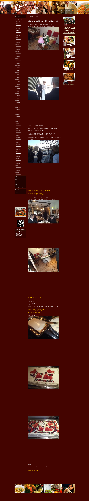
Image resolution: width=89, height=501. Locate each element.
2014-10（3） (18, 107)
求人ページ (17, 189)
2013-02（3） (18, 135)
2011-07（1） (18, 167)
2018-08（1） (18, 67)
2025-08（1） (18, 28)
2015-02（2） (18, 102)
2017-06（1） (18, 81)
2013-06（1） (18, 128)
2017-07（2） (18, 79)
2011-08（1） (18, 165)
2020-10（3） (18, 42)
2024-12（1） (18, 30)
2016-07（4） (18, 91)
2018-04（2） (18, 72)
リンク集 (16, 192)
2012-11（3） (18, 140)
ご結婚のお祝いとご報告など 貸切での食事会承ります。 (43, 21)
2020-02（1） (18, 53)
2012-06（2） (18, 149)
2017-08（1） (18, 77)
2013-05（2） (18, 130)
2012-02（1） (18, 156)
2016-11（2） (18, 88)
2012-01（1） (18, 158)
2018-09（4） (18, 65)
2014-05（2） (18, 112)
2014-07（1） (18, 109)
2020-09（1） (18, 44)
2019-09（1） (18, 56)
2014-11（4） (18, 105)
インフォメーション (18, 19)
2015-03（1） (18, 100)
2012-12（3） (18, 139)
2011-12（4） (18, 160)
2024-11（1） (18, 32)
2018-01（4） (18, 74)
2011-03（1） (18, 174)
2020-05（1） (18, 49)
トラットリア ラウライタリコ (23, 493)
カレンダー (17, 181)
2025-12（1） (18, 25)
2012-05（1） (18, 151)
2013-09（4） (18, 123)
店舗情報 (16, 184)
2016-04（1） (18, 95)
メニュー (16, 179)
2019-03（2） (18, 58)
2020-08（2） (18, 46)
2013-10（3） (18, 121)
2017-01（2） (18, 84)
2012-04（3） (18, 153)
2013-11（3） (18, 119)
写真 (16, 176)
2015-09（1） (18, 98)
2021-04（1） (18, 39)
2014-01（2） (18, 116)
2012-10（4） (18, 142)
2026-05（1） (18, 23)
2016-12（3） (18, 86)
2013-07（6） (18, 126)
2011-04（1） (18, 172)
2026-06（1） (18, 21)
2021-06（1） (18, 37)
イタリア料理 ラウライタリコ (22, 1)
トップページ (17, 16)
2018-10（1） (18, 63)
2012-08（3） (18, 146)
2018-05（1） (18, 70)
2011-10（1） (18, 163)
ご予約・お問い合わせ (19, 187)
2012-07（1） (18, 147)
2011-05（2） (18, 170)
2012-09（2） (18, 144)
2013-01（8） (18, 137)
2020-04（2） (18, 51)
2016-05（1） (18, 93)
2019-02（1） (18, 60)
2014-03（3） (18, 114)
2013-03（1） (18, 133)
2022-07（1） (18, 35)
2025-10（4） (18, 26)
